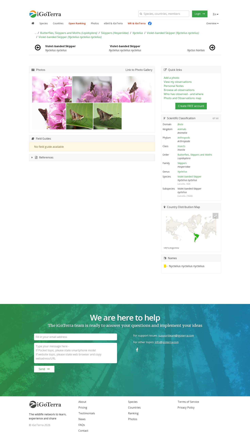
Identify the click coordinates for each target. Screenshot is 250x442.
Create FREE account (191, 106)
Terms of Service (188, 402)
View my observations (178, 82)
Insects (181, 146)
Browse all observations (179, 90)
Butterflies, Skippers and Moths (68, 33)
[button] (35, 33)
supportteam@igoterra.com (176, 335)
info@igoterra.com (167, 342)
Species (43, 23)
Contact (83, 430)
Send (42, 369)
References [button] (46, 157)
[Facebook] (150, 23)
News (82, 419)
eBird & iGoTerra (113, 23)
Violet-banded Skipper (173, 33)
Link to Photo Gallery (139, 70)
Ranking (133, 413)
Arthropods (184, 137)
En (215, 14)
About (82, 402)
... (35, 33)
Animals (182, 129)
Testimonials (86, 413)
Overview (211, 23)
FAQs (81, 425)
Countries (58, 23)
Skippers (115, 33)
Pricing (82, 407)
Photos (95, 23)
